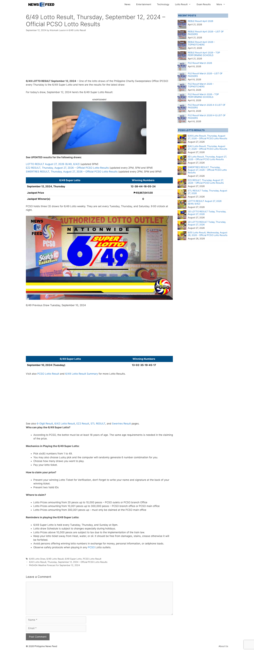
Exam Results (204, 4)
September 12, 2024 (63, 81)
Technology (163, 4)
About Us (223, 646)
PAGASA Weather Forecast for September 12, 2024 (54, 565)
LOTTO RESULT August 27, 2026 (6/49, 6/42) (53, 164)
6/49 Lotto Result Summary (81, 373)
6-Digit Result (45, 423)
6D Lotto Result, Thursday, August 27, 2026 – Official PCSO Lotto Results (207, 158)
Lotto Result (181, 4)
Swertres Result (121, 423)
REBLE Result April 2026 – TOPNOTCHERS (201, 43)
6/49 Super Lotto (73, 558)
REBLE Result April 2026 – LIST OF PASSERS (206, 33)
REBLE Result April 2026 (200, 21)
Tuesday (55, 305)
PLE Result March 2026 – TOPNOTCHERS (201, 85)
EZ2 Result (82, 423)
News (127, 4)
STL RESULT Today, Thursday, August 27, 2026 (207, 192)
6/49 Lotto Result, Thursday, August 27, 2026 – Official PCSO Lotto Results (207, 137)
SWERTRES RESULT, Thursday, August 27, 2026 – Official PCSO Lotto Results (72, 171)
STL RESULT (98, 423)
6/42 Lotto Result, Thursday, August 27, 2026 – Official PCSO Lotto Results (207, 147)
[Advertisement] (99, 57)
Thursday (38, 84)
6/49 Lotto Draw (37, 558)
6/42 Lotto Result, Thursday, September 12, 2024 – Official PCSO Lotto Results (68, 562)
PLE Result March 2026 (200, 63)
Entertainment (143, 4)
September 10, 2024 (74, 305)
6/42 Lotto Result (64, 423)
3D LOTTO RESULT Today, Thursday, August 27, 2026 (207, 213)
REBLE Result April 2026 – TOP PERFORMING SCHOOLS (204, 54)
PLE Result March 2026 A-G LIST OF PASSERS (206, 106)
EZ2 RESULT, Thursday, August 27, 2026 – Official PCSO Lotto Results (67, 167)
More (219, 4)
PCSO (91, 547)
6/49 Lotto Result (77, 30)
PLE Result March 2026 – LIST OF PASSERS (205, 74)
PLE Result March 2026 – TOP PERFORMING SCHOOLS (203, 95)
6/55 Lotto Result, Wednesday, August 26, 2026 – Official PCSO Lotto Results (207, 234)
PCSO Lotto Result (48, 373)
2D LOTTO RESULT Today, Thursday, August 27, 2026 (207, 223)
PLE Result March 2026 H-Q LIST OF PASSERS (207, 116)
